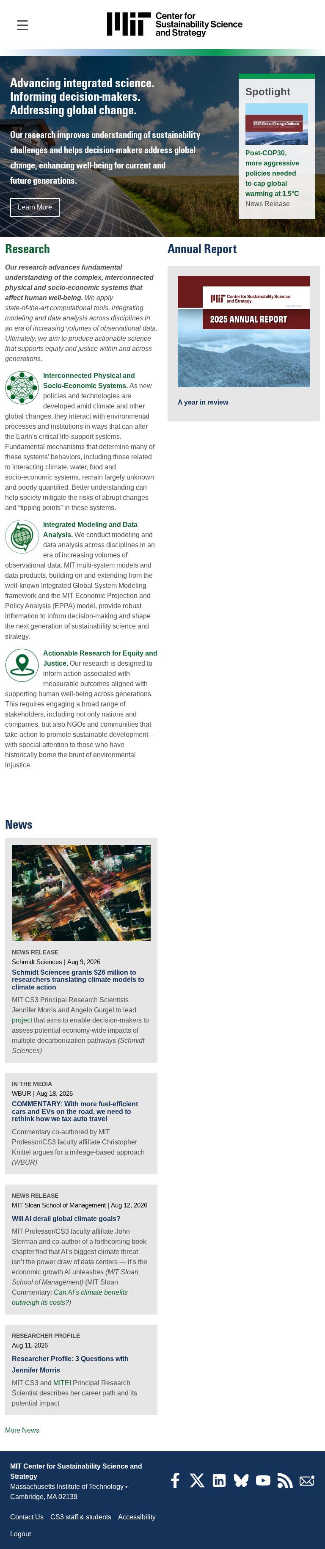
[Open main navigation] (22, 24)
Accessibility (137, 1517)
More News (22, 1430)
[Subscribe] (307, 1485)
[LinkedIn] (219, 1485)
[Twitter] (197, 1485)
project (22, 1020)
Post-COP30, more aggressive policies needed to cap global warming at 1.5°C (272, 173)
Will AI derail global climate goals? (66, 1218)
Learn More (35, 207)
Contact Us (27, 1517)
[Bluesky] (241, 1485)
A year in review (203, 402)
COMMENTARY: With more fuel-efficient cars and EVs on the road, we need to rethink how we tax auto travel (75, 1111)
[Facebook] (175, 1485)
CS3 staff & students (80, 1517)
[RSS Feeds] (285, 1485)
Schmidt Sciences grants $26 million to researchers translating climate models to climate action (78, 980)
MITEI (62, 1382)
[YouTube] (263, 1485)
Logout (20, 1534)
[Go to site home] (174, 24)
